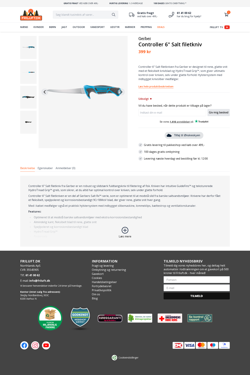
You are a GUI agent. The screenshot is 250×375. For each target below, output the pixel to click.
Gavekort (98, 274)
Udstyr (115, 27)
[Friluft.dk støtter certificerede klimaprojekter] (140, 318)
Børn (52, 27)
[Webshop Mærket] (80, 318)
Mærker (130, 27)
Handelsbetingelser (104, 282)
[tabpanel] (125, 211)
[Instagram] (35, 345)
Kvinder (39, 27)
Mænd (24, 27)
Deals (160, 27)
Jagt (64, 27)
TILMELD (196, 296)
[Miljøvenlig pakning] (50, 318)
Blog (95, 298)
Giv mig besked (218, 112)
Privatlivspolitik (101, 290)
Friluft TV (216, 27)
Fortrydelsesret (101, 286)
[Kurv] (226, 14)
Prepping (146, 27)
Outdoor (79, 27)
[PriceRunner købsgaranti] (110, 318)
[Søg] (114, 15)
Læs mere (125, 236)
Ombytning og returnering (109, 270)
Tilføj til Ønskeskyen (187, 135)
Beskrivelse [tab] (27, 168)
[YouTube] (46, 345)
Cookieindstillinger (128, 357)
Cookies (97, 278)
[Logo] (31, 14)
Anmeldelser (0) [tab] (65, 168)
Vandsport (97, 27)
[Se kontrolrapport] (200, 318)
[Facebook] (24, 345)
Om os (96, 294)
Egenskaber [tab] (45, 168)
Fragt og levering (103, 266)
